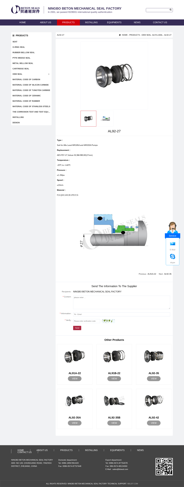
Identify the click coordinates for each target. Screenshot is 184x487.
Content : (67, 297)
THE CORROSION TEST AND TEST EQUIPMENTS (32, 112)
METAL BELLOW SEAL (23, 63)
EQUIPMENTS (114, 22)
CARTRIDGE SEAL (21, 69)
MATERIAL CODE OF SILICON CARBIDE (31, 85)
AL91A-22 (152, 274)
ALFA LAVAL (157, 35)
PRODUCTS (68, 22)
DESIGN (16, 123)
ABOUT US (45, 22)
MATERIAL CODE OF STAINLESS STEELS (31, 106)
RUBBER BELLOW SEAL (24, 52)
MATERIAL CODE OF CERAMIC (27, 96)
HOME (22, 22)
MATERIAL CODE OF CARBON (26, 79)
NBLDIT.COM (132, 484)
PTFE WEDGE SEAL (21, 58)
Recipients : (67, 292)
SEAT (15, 42)
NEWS (137, 22)
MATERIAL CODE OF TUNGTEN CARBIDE (31, 90)
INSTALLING (91, 22)
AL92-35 (167, 274)
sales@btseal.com (120, 469)
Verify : (68, 320)
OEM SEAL (17, 74)
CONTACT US (160, 22)
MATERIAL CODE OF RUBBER (26, 101)
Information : (66, 313)
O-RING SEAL (19, 47)
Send (77, 328)
